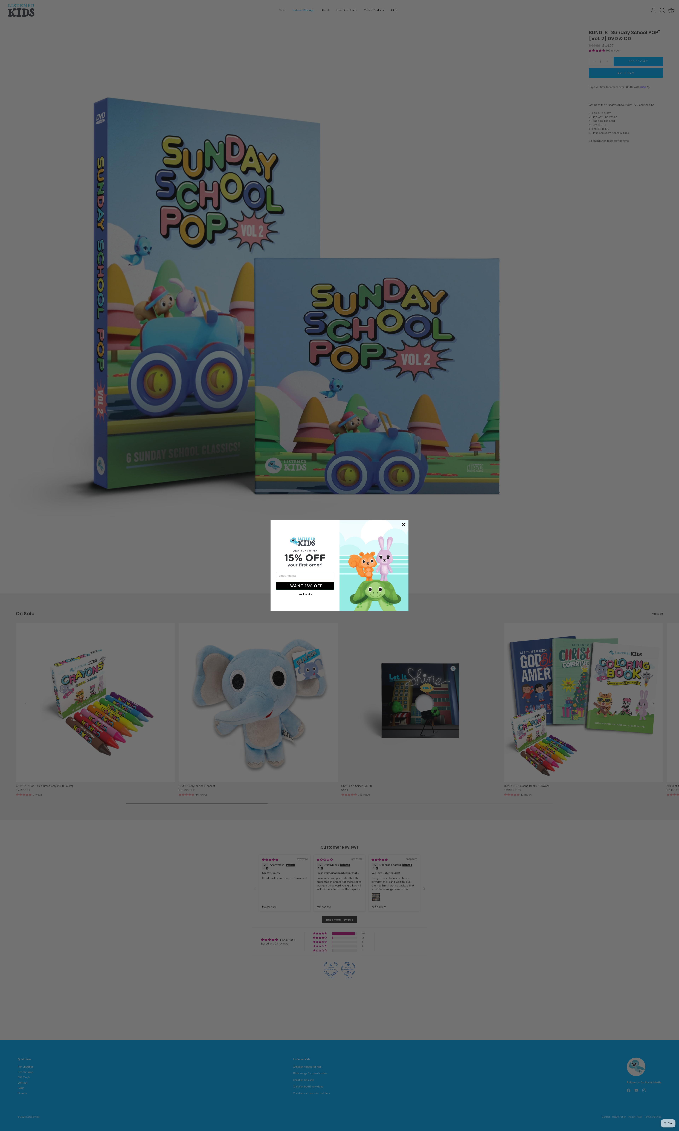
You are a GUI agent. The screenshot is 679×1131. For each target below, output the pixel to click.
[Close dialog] (403, 524)
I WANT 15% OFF (305, 586)
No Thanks (305, 594)
